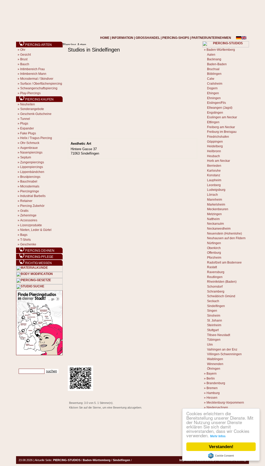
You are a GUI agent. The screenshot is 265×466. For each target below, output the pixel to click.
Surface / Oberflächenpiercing (41, 83)
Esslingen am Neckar (222, 117)
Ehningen (214, 98)
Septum (25, 157)
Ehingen (213, 93)
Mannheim (214, 199)
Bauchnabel (28, 181)
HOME (104, 38)
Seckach (213, 301)
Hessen (212, 397)
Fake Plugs (28, 133)
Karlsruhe (214, 170)
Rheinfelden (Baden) (222, 281)
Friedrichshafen (218, 137)
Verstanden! (221, 446)
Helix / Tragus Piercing (36, 138)
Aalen (211, 54)
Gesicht (25, 54)
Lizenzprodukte (31, 225)
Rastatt (212, 267)
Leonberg (214, 185)
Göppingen (215, 141)
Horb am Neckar (218, 161)
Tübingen (213, 339)
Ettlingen (213, 122)
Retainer (26, 201)
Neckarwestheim (219, 228)
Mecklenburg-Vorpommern (225, 402)
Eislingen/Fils (216, 103)
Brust (23, 59)
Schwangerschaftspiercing (38, 88)
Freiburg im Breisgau (222, 132)
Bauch (24, 64)
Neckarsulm (215, 223)
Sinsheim (213, 315)
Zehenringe (28, 215)
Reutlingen (215, 277)
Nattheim (213, 219)
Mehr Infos (218, 436)
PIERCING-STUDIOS (66, 460)
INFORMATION (122, 38)
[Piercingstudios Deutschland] (39, 354)
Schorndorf (215, 286)
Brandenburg (216, 383)
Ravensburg (215, 272)
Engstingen (215, 112)
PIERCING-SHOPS (175, 38)
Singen (212, 310)
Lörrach (212, 194)
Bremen (212, 388)
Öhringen (213, 368)
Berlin (211, 378)
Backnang (214, 59)
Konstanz (213, 175)
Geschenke (28, 244)
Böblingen (214, 74)
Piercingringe (29, 191)
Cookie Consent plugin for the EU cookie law (221, 455)
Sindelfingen (216, 306)
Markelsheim (216, 204)
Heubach (213, 156)
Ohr (22, 50)
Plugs (24, 123)
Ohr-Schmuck (29, 143)
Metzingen (214, 214)
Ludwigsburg (216, 190)
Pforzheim (214, 257)
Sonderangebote (32, 109)
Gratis (24, 211)
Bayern (212, 373)
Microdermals (29, 186)
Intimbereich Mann (33, 74)
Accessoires (28, 220)
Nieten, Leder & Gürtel (35, 230)
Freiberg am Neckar (221, 127)
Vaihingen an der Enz (222, 349)
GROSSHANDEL (148, 38)
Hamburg (213, 393)
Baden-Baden (217, 64)
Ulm (210, 344)
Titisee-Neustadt (218, 335)
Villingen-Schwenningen (224, 354)
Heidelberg (215, 146)
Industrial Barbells (33, 196)
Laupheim (214, 180)
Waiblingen (215, 359)
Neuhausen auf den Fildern (226, 238)
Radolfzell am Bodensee (224, 262)
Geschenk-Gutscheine (35, 114)
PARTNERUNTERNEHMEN (211, 38)
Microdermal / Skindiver (36, 79)
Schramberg (215, 291)
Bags (23, 235)
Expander (27, 128)
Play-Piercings (30, 93)
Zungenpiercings (32, 162)
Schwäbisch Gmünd (221, 296)
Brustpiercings (30, 177)
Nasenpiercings (31, 152)
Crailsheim (214, 83)
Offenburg (214, 252)
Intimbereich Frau (32, 69)
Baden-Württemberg (221, 50)
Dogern (212, 88)
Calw (210, 79)
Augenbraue (29, 148)
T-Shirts (25, 240)
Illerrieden (214, 166)
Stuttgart (213, 330)
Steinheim (214, 325)
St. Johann (214, 320)
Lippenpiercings (31, 167)
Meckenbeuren (217, 209)
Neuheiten (27, 104)
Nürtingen (214, 243)
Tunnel (25, 119)
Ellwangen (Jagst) (219, 108)
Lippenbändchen (32, 172)
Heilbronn (214, 151)
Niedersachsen (217, 407)
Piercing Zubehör (32, 206)
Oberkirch (214, 248)
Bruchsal (213, 69)
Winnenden (215, 364)
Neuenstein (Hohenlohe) (224, 233)
